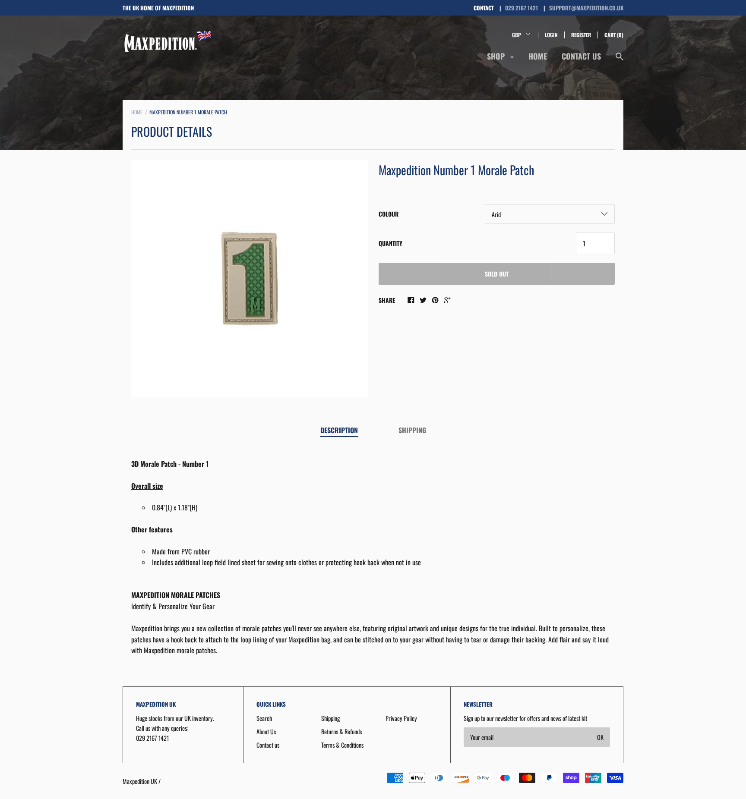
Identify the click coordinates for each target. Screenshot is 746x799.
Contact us (581, 56)
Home (537, 56)
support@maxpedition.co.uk (586, 7)
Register (581, 34)
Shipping (412, 430)
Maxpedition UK (140, 781)
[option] (249, 278)
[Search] (619, 60)
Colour (388, 213)
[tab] (339, 431)
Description (339, 430)
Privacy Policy (401, 718)
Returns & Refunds (341, 731)
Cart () (613, 34)
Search (264, 718)
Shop (497, 56)
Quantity (390, 243)
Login (551, 34)
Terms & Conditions (342, 744)
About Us (266, 731)
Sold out (497, 273)
